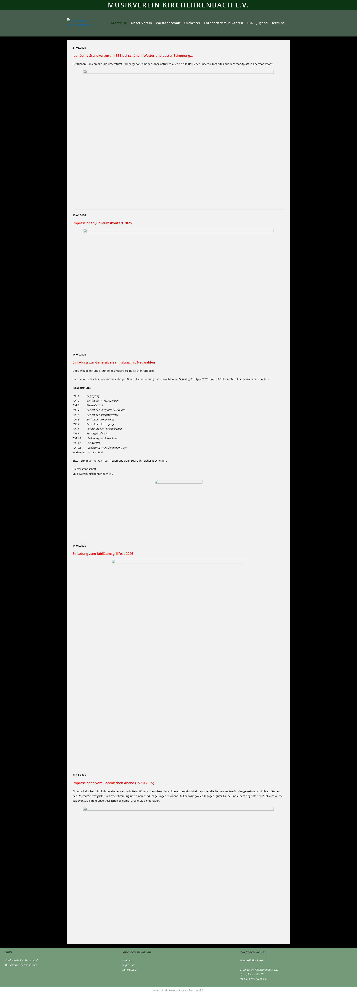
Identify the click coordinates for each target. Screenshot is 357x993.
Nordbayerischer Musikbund (21, 960)
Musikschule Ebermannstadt (21, 965)
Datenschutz (129, 969)
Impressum (128, 965)
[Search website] (290, 23)
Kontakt (126, 960)
